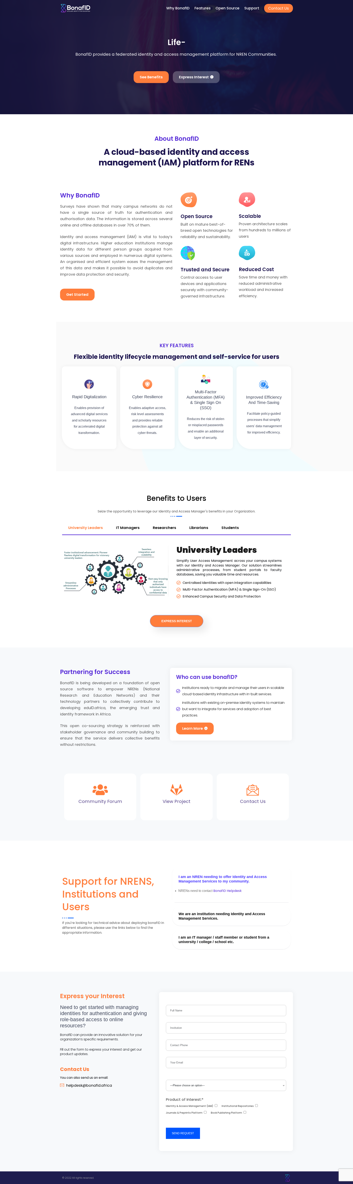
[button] (231, 879)
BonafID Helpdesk (227, 890)
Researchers (164, 527)
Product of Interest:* (184, 1099)
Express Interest (176, 621)
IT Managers (128, 527)
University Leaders (85, 527)
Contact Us (278, 8)
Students (230, 527)
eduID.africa (94, 707)
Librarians (198, 527)
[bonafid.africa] (75, 8)
